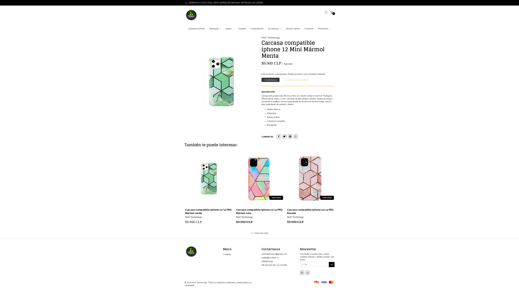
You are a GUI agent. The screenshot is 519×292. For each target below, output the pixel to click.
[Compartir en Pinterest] (290, 136)
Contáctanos (270, 80)
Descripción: (268, 92)
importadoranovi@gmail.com (274, 254)
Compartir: (267, 137)
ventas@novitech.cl (270, 258)
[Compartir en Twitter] (284, 136)
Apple (229, 28)
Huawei (242, 28)
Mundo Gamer (293, 28)
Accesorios (273, 28)
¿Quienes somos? (196, 28)
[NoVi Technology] (191, 15)
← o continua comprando (295, 80)
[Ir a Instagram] (302, 273)
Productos (323, 28)
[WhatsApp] (308, 273)
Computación (257, 28)
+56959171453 (267, 261)
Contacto (309, 28)
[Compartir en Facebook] (279, 136)
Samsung (214, 28)
